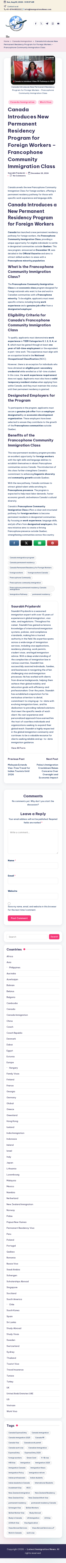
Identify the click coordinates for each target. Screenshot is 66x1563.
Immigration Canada (16, 1468)
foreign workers (16, 573)
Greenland (12, 1115)
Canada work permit (32, 1443)
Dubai (10, 1044)
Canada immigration (40, 1433)
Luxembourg (13, 1174)
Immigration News (37, 1468)
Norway (11, 1210)
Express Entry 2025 (33, 1453)
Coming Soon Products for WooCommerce (34, 1562)
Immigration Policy (16, 1473)
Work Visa (45, 102)
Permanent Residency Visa (20, 1227)
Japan (10, 1162)
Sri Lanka (11, 1322)
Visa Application (31, 1523)
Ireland (10, 1144)
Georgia (11, 1091)
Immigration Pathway (18, 594)
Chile (11, 1304)
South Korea (13, 1310)
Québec (11, 1251)
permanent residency (41, 594)
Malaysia (11, 1180)
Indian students (36, 1478)
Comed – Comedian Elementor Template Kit (9, 1562)
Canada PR (39, 1438)
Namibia (11, 1192)
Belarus (10, 991)
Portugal (11, 1245)
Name (12, 860)
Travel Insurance (15, 1369)
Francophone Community (20, 578)
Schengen (12, 1275)
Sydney (11, 1351)
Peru (9, 1234)
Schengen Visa (14, 1508)
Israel (9, 1150)
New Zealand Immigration (20, 1204)
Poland (10, 1239)
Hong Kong (12, 1121)
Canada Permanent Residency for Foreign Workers (30, 568)
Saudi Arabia (13, 1269)
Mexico (10, 1186)
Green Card (31, 1458)
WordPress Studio (4, 1562)
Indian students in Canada (19, 1483)
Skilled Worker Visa (16, 1513)
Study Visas (13, 1334)
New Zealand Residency (45, 1493)
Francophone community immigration (25, 583)
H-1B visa (45, 1458)
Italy (9, 1156)
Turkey (10, 1381)
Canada (11, 1009)
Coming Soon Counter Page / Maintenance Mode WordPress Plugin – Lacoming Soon (24, 1562)
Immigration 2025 (42, 1463)
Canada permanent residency (22, 563)
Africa (10, 956)
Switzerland (13, 1346)
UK (8, 1387)
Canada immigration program (22, 558)
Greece (10, 1109)
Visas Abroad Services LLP (43, 1528)
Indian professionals (16, 1478)
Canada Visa (13, 1443)
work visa (30, 1533)
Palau (9, 1216)
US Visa (47, 1518)
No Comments (19, 176)
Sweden (11, 1340)
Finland (10, 1079)
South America (14, 1299)
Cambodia (12, 1003)
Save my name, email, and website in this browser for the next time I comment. (32, 908)
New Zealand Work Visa (38, 1498)
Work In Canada (15, 1533)
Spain (10, 1316)
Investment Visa (14, 1488)
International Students (44, 1483)
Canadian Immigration (37, 1448)
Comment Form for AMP (39, 1562)
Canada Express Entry (17, 1433)
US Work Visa (13, 1523)
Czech (10, 1026)
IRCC (28, 1488)
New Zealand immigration (19, 1493)
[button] (18, 748)
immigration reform (37, 1473)
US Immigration (33, 1518)
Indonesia (12, 1138)
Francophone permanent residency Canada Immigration (28, 588)
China (10, 1021)
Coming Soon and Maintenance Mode (15, 1562)
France (10, 1085)
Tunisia (10, 1375)
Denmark (11, 1038)
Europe (10, 1062)
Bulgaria (11, 997)
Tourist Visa (13, 1363)
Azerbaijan (12, 979)
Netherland (12, 1198)
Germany (11, 1097)
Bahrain (11, 985)
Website (12, 891)
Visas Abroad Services (17, 1528)
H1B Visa (11, 1463)
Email (12, 875)
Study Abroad (14, 1328)
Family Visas (13, 1073)
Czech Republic (14, 1032)
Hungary (13, 1067)
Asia (9, 962)
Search (54, 936)
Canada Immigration (22, 102)
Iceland (10, 1127)
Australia (11, 973)
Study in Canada (15, 1518)
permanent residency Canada (43, 1503)
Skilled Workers (32, 1508)
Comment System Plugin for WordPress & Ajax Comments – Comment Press (47, 1562)
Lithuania (11, 1168)
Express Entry (14, 1453)
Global (10, 1103)
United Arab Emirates (20, 1393)
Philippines (14, 967)
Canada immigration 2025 (19, 1438)
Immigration (25, 1463)
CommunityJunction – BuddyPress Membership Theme (57, 1562)
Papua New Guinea (16, 1222)
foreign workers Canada (38, 573)
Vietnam (11, 1405)
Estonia (11, 1056)
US (8, 1399)
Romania (11, 1257)
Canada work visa (15, 1448)
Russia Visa (12, 1263)
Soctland (11, 1293)
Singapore (12, 1287)
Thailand (11, 1357)
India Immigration (15, 1133)
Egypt (10, 1050)
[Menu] (7, 36)
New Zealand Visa (16, 1498)
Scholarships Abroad (18, 1281)
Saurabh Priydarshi (26, 606)
